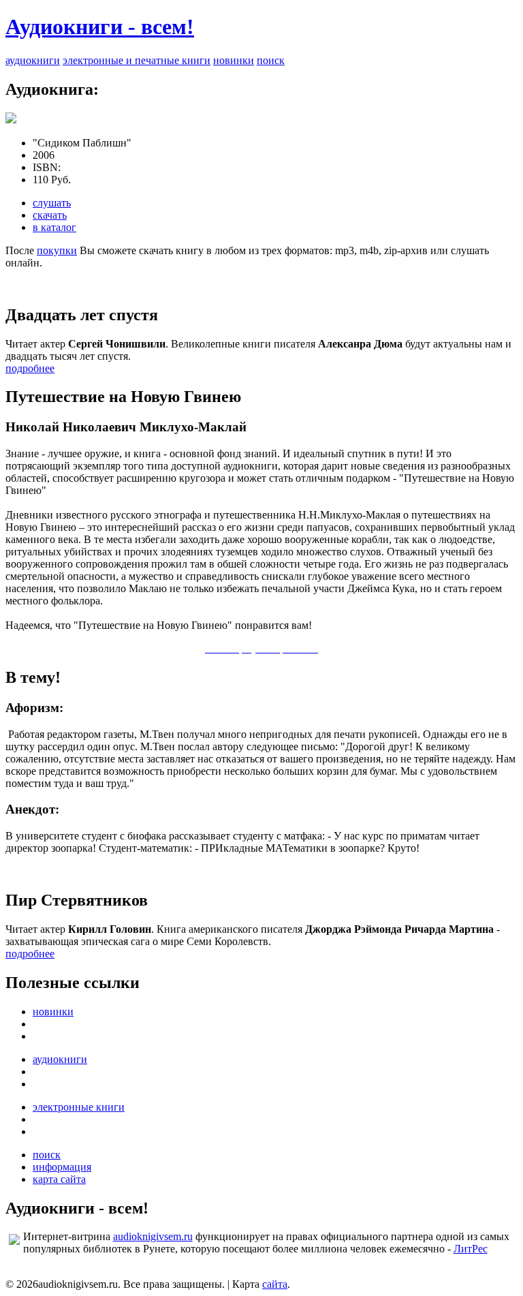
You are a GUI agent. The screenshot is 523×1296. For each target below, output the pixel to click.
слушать (52, 203)
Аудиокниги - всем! (99, 26)
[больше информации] (10, 119)
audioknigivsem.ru (153, 1236)
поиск (271, 60)
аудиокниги (32, 60)
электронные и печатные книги (136, 60)
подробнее (29, 368)
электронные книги (79, 1107)
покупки (57, 250)
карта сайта (59, 1179)
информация (62, 1167)
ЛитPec (471, 1248)
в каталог (54, 227)
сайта (274, 1284)
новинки (233, 60)
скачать (50, 215)
